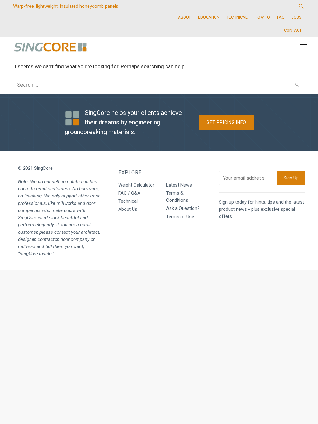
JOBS (297, 17)
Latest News (179, 185)
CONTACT (293, 30)
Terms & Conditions (177, 196)
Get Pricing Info (226, 122)
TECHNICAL (237, 17)
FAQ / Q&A (129, 193)
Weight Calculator (136, 185)
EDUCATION (209, 17)
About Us (127, 209)
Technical (128, 201)
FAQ (280, 17)
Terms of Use (180, 216)
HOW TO (262, 17)
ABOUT (184, 17)
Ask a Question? (183, 208)
